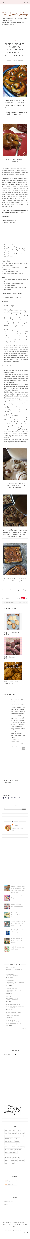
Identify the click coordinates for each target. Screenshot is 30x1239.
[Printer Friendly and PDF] (11, 799)
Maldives (15, 196)
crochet (17, 1138)
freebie (17, 1141)
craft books (12, 1133)
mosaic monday (9, 1149)
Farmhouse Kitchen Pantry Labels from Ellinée (17, 940)
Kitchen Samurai (7, 592)
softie (6, 1163)
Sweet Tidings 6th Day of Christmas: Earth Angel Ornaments (18, 923)
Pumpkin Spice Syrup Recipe (14, 969)
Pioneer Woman (23, 170)
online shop (8, 1155)
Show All (24, 1028)
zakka (12, 1163)
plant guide (8, 1157)
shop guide (14, 1160)
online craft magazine (11, 1152)
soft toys (21, 1160)
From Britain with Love (13, 1004)
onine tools (18, 1149)
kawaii (6, 1146)
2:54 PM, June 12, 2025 (17, 704)
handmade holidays (10, 1144)
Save (23, 598)
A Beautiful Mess (11, 968)
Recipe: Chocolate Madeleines (9, 658)
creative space (8, 1138)
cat (6, 1133)
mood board (20, 1146)
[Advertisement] (16, 36)
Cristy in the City (11, 988)
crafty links (8, 1135)
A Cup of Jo (10, 974)
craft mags (21, 1133)
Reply (23, 748)
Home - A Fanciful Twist (13, 1012)
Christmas (7, 1130)
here (20, 297)
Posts (8, 1181)
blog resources (17, 1130)
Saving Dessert (15, 204)
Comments (9, 1184)
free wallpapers (9, 1141)
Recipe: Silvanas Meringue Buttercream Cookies (17, 915)
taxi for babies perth (17, 701)
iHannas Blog (10, 1020)
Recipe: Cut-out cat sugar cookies (12, 633)
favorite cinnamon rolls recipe (17, 168)
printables (16, 1157)
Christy (10, 60)
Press (6, 1204)
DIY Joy (8, 996)
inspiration (20, 1144)
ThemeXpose (17, 1230)
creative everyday (18, 1135)
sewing (7, 1160)
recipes (14, 40)
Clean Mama (10, 980)
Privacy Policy (8, 1201)
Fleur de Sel (6, 190)
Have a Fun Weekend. (12, 975)
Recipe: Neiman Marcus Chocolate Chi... (11, 682)
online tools (17, 1155)
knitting (13, 1146)
